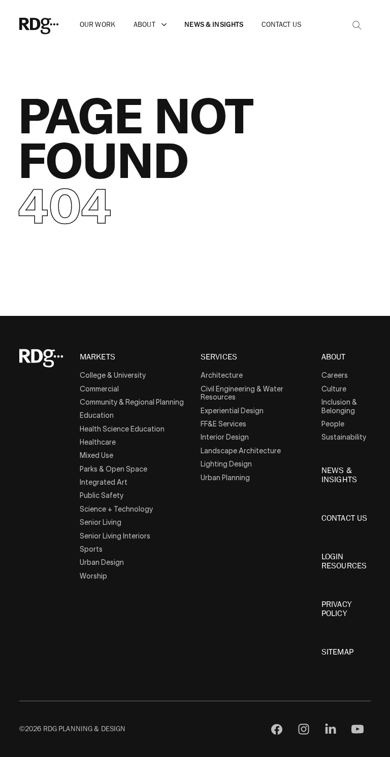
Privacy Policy (336, 609)
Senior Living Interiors (115, 536)
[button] (164, 25)
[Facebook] (277, 729)
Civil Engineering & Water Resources (242, 393)
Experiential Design (232, 411)
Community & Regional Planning (132, 402)
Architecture (222, 375)
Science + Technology (116, 509)
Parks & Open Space (113, 469)
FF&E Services (223, 424)
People (332, 424)
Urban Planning (225, 478)
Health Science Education (122, 429)
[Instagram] (303, 729)
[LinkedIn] (330, 729)
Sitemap (337, 652)
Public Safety (101, 495)
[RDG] (53, 24)
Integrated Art (103, 482)
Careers (334, 375)
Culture (333, 389)
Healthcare (98, 442)
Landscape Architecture (241, 451)
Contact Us (281, 24)
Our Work (97, 24)
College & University (113, 375)
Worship (93, 576)
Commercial (99, 389)
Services (219, 357)
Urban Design (102, 562)
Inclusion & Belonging (339, 406)
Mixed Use (96, 455)
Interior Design (225, 437)
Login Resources (344, 561)
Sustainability (343, 437)
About (144, 24)
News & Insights (213, 24)
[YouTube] (357, 729)
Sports (91, 549)
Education (97, 415)
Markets (97, 357)
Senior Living (100, 522)
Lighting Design (226, 464)
